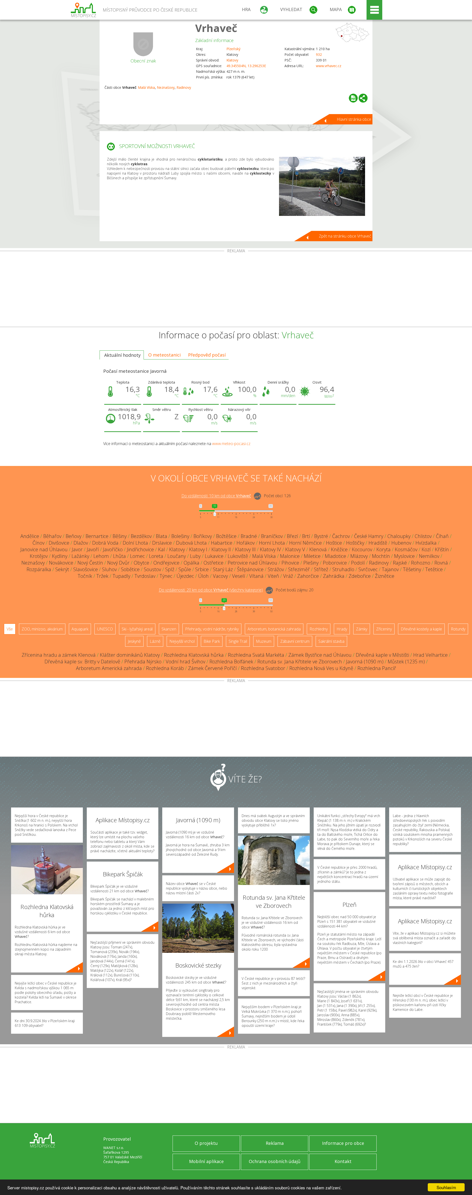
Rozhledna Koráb (165, 668)
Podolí (358, 562)
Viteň (273, 576)
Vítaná (256, 576)
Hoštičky (355, 542)
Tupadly (121, 576)
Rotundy (458, 629)
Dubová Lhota (191, 542)
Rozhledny (319, 629)
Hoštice (334, 542)
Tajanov (390, 569)
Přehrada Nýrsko (143, 661)
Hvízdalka (426, 542)
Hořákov (245, 542)
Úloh (203, 576)
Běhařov (52, 536)
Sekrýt (62, 569)
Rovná (441, 562)
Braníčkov (272, 536)
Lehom (101, 556)
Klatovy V (295, 549)
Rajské (400, 562)
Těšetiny (412, 569)
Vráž (288, 576)
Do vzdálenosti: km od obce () (211, 590)
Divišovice (59, 542)
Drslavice (162, 542)
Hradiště (378, 542)
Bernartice (97, 536)
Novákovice (61, 562)
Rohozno (420, 562)
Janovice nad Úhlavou (44, 549)
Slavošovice (85, 569)
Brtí (306, 536)
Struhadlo (343, 569)
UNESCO (105, 629)
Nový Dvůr (118, 562)
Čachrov (341, 536)
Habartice (221, 542)
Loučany (176, 556)
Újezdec (185, 576)
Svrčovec (368, 569)
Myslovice (404, 556)
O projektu (206, 1143)
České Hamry (368, 536)
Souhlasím (446, 1187)
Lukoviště (238, 556)
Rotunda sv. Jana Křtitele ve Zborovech (299, 661)
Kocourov (362, 549)
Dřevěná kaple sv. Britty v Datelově (82, 661)
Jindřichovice (140, 549)
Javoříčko (113, 549)
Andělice (29, 536)
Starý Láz (223, 569)
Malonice (290, 556)
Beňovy (73, 536)
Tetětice (434, 569)
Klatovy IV (270, 549)
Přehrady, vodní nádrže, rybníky (212, 629)
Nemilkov (429, 556)
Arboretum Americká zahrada (109, 668)
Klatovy (232, 60)
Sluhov (109, 569)
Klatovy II (221, 549)
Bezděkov (141, 536)
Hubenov (401, 542)
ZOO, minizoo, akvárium (42, 629)
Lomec (137, 556)
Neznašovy (166, 87)
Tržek (102, 576)
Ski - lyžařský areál (137, 629)
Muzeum (263, 641)
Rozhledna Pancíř (376, 668)
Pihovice (290, 562)
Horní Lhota (272, 542)
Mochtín (381, 556)
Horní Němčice (305, 542)
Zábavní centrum (295, 641)
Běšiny (120, 536)
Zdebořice (360, 576)
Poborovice (335, 562)
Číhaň (442, 536)
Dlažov (81, 542)
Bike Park (212, 641)
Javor (77, 549)
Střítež (321, 569)
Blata (161, 536)
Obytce (141, 562)
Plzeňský (233, 48)
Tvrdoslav (144, 576)
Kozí (426, 549)
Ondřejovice (166, 562)
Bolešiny (180, 536)
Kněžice (339, 549)
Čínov (38, 542)
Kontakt (343, 1161)
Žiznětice (384, 576)
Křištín (442, 549)
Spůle (184, 569)
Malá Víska (146, 87)
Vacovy (220, 576)
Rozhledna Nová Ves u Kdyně (321, 668)
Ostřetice (213, 562)
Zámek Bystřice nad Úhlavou (320, 655)
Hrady (342, 629)
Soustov (152, 569)
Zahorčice (308, 576)
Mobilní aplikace (206, 1161)
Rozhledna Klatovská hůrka (194, 655)
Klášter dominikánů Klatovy (130, 655)
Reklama (275, 1143)
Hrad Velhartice (430, 655)
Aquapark (80, 629)
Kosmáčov (406, 549)
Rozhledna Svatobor (263, 668)
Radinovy (184, 87)
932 (319, 54)
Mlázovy (359, 556)
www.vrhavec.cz (328, 65)
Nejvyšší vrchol (182, 641)
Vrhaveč (216, 28)
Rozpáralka (39, 569)
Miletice (312, 556)
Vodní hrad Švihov (185, 661)
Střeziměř (299, 569)
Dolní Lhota (135, 542)
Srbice (202, 569)
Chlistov (423, 536)
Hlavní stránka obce (354, 119)
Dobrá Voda (105, 542)
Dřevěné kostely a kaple (421, 629)
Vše (10, 629)
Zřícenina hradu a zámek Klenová (59, 655)
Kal (161, 549)
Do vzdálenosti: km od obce (216, 496)
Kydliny (59, 556)
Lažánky (80, 556)
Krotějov (39, 556)
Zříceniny (384, 629)
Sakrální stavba (331, 641)
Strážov (276, 569)
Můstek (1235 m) (406, 661)
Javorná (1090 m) (365, 661)
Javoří (93, 549)
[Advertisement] (236, 289)
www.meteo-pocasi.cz (231, 443)
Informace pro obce (343, 1143)
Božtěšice (226, 536)
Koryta (383, 549)
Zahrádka (333, 576)
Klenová (318, 549)
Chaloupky (399, 536)
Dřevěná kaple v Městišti (382, 655)
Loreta (156, 556)
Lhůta (119, 556)
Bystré (321, 536)
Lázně (155, 641)
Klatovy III (245, 549)
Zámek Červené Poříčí (212, 668)
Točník (85, 576)
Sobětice (130, 569)
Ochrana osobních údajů (274, 1161)
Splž (169, 569)
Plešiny (311, 562)
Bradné (249, 536)
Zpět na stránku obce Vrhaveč (345, 236)
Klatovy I (198, 549)
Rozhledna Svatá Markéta (256, 655)
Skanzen (169, 629)
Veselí (238, 576)
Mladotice (335, 556)
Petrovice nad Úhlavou (252, 562)
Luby (195, 556)
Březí (292, 536)
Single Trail (238, 641)
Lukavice (214, 556)
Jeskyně (134, 641)
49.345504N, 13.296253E (246, 65)
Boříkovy (202, 536)
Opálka (191, 562)
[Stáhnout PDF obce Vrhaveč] (353, 98)
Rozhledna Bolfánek (231, 661)
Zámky (361, 629)
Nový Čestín (90, 562)
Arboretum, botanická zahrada (274, 629)
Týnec (166, 576)
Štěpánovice (250, 569)
